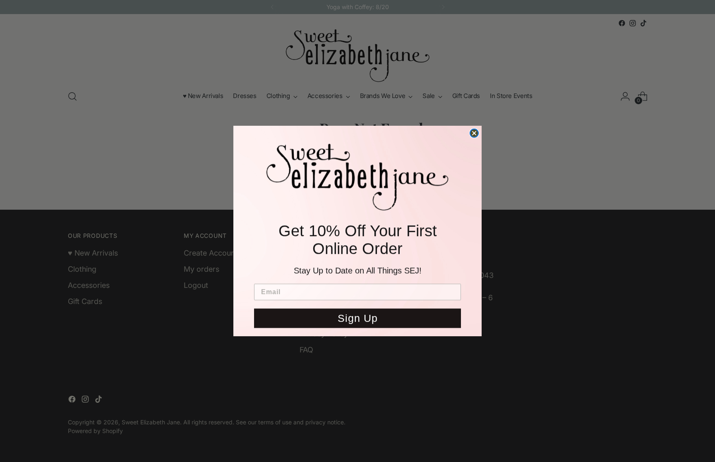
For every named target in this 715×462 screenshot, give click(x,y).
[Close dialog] (474, 131)
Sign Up (357, 320)
